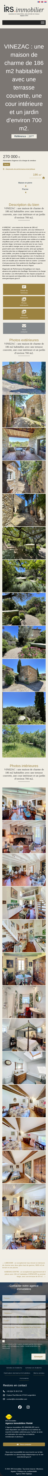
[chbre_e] (24, 1167)
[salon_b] (24, 836)
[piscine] (24, 576)
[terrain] (24, 741)
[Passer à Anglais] (42, 2)
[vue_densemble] (24, 642)
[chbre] (24, 1101)
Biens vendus (38, 1373)
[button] (19, 169)
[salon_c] (24, 870)
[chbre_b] (24, 1134)
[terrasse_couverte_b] (24, 444)
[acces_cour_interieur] (24, 477)
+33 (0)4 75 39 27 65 (14, 1391)
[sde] (24, 1002)
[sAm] (24, 969)
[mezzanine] (24, 1200)
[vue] (24, 708)
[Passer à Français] (39, 2)
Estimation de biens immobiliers (17, 1373)
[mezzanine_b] (24, 1233)
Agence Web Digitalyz (24, 1474)
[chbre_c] (24, 1035)
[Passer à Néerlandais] (45, 2)
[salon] (24, 804)
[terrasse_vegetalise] (24, 543)
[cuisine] (24, 936)
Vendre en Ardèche (14, 1368)
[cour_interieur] (24, 510)
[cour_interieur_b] (24, 411)
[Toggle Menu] (43, 22)
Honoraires (24, 1378)
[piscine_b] (24, 609)
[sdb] (24, 1068)
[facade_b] (24, 378)
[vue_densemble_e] (24, 675)
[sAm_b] (24, 903)
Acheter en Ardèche (33, 1368)
